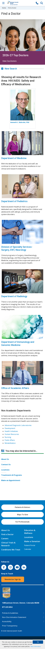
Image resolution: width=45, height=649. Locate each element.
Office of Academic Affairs (15, 388)
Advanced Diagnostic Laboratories (18, 425)
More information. (36, 646)
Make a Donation (32, 541)
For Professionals (22, 522)
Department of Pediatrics (14, 201)
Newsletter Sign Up (13, 579)
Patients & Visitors (22, 507)
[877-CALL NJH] (37, 3)
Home (4, 8)
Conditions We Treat (10, 549)
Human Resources (12, 434)
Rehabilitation (10, 443)
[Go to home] (20, 3)
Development (10, 428)
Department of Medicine (13, 158)
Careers (4, 538)
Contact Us (6, 464)
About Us (5, 459)
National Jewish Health (14, 631)
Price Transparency (9, 626)
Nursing (8, 437)
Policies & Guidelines (10, 613)
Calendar (27, 549)
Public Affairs (10, 440)
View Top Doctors (10, 61)
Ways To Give (22, 514)
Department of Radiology (14, 296)
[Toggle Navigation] (3, 3)
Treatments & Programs (11, 475)
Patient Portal (29, 545)
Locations (5, 470)
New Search (10, 68)
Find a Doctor (7, 534)
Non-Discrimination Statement (14, 617)
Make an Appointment (10, 480)
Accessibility (6, 621)
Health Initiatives (11, 431)
